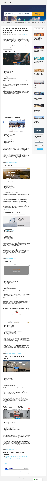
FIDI (21, 43)
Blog (11, 477)
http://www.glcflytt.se (10, 305)
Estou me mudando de (38, 140)
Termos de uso (28, 477)
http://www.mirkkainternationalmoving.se (13, 353)
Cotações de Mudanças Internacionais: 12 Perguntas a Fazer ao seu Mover (38, 98)
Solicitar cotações (37, 14)
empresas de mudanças (19, 42)
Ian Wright (24, 34)
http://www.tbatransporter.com (11, 449)
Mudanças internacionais (9, 230)
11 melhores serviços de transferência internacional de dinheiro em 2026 (38, 63)
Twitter (35, 477)
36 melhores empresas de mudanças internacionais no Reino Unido (38, 122)
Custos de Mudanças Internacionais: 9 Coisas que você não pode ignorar (38, 74)
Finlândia (9, 83)
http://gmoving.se (9, 209)
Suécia (19, 38)
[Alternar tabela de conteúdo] (10, 48)
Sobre (14, 477)
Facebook (32, 477)
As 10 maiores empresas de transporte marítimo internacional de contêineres (39, 110)
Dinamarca (5, 83)
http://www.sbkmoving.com (11, 404)
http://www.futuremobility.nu (11, 258)
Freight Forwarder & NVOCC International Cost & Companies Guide (38, 86)
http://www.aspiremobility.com (11, 162)
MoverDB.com (7, 2)
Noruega (28, 81)
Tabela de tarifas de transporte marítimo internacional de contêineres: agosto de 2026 (38, 39)
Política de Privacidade (21, 477)
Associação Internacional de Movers (10, 43)
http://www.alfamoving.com (11, 114)
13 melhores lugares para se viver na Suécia (12, 460)
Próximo (39, 149)
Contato (16, 477)
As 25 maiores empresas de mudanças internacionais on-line (39, 51)
